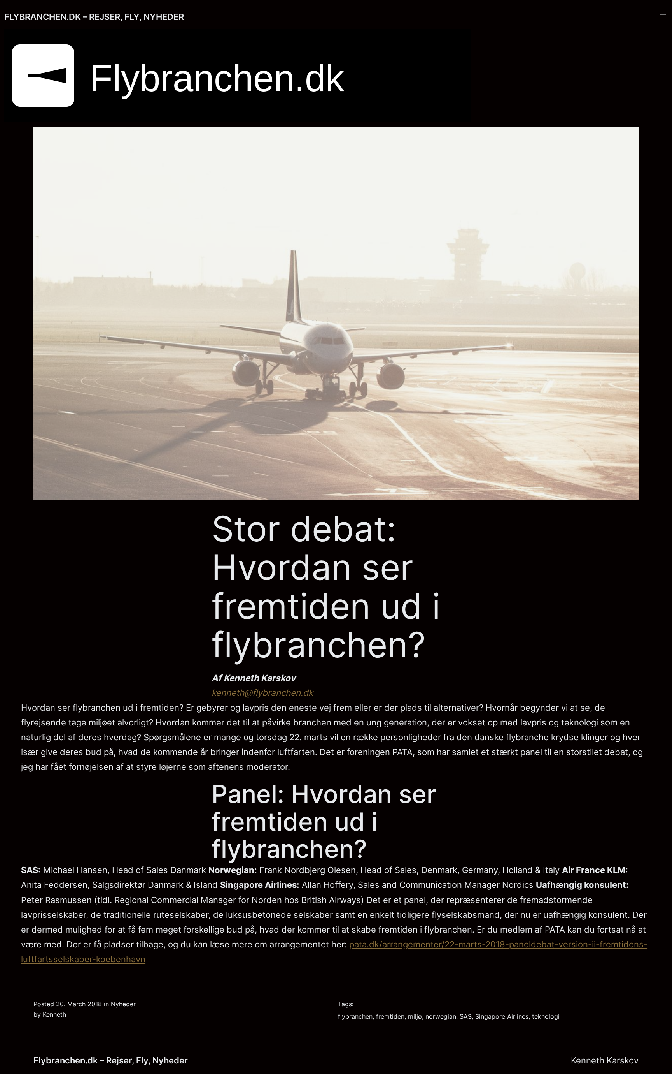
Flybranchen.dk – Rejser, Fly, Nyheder (94, 16)
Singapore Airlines (501, 1016)
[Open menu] (663, 16)
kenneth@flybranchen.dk (262, 692)
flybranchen (355, 1016)
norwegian (440, 1016)
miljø (415, 1016)
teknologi (546, 1016)
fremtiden (390, 1016)
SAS (466, 1016)
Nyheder (123, 1004)
